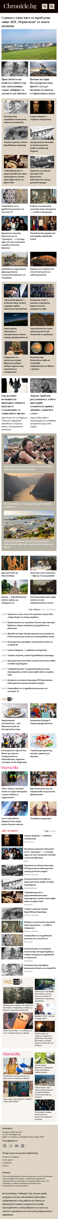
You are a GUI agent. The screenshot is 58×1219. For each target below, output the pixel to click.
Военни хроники (31, 874)
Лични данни (7, 1160)
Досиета (28, 904)
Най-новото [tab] (34, 609)
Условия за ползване (10, 1157)
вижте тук (36, 1183)
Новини (5, 1166)
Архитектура (30, 888)
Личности (28, 842)
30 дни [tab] (53, 831)
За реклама (7, 1163)
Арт (26, 861)
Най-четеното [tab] (49, 609)
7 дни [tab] (46, 831)
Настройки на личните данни (15, 1186)
